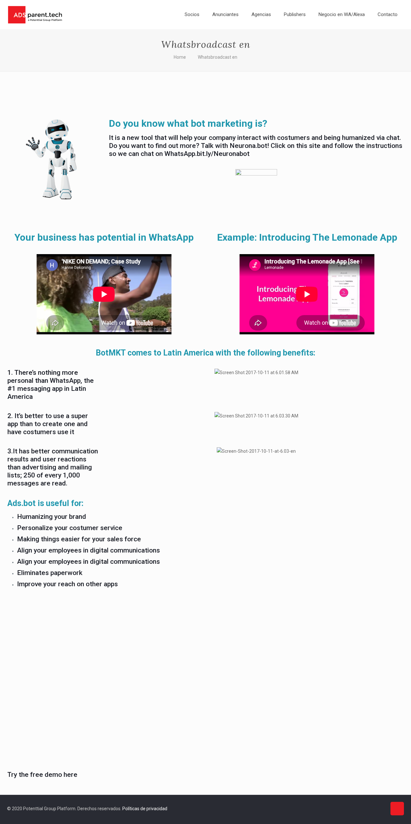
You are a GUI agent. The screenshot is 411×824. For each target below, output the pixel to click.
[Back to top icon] (397, 808)
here (70, 774)
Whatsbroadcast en (217, 57)
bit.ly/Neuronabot (223, 154)
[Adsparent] (35, 14)
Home (180, 57)
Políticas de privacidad (144, 808)
